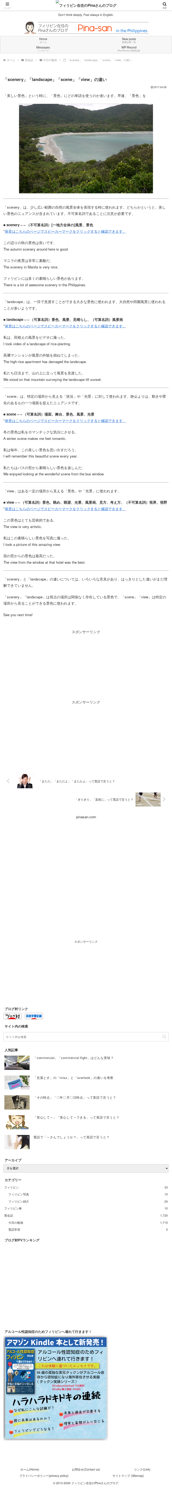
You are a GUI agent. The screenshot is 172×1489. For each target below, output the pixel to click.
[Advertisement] (86, 664)
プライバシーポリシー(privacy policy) (44, 1475)
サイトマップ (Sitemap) (128, 1475)
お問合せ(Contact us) (86, 1469)
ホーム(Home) (29, 1469)
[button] (164, 1036)
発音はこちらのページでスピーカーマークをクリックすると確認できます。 (65, 231)
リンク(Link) (142, 1469)
